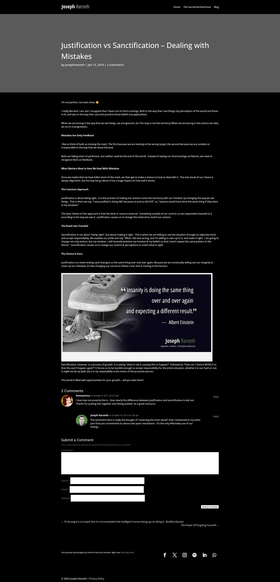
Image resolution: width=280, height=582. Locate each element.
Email (65, 489)
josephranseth (75, 65)
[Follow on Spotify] (194, 555)
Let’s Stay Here (127, 552)
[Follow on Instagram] (184, 555)
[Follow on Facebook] (164, 555)
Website (65, 498)
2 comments (115, 65)
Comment (67, 450)
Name (65, 480)
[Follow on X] (174, 555)
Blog (216, 7)
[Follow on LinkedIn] (204, 555)
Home (177, 7)
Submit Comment (210, 506)
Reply (216, 396)
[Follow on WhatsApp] (214, 555)
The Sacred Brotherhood (197, 7)
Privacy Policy (96, 578)
